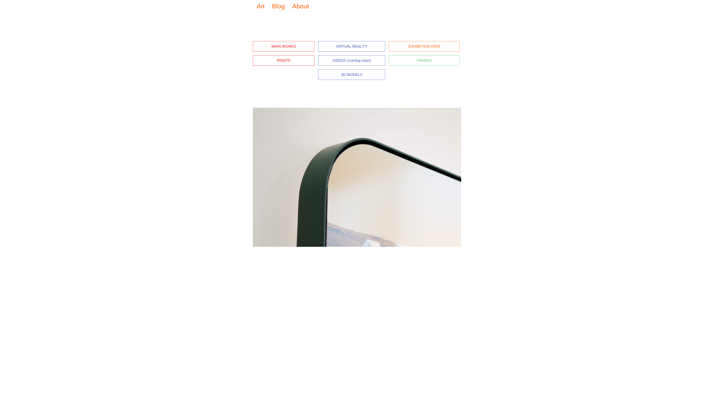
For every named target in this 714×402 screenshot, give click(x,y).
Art (261, 6)
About (300, 6)
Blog (278, 6)
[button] (256, 177)
